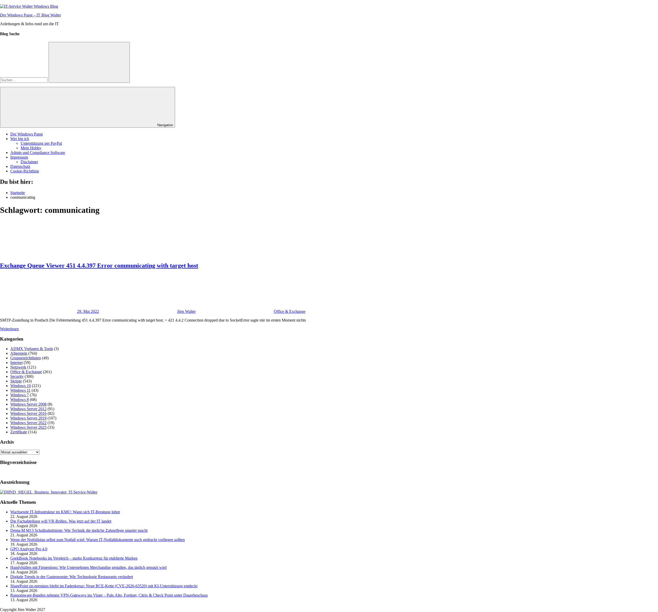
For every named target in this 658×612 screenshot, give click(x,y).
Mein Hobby (31, 148)
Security (17, 376)
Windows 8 (19, 399)
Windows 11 (20, 390)
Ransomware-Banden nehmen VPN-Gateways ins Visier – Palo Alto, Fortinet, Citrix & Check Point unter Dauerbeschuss (109, 595)
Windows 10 (20, 385)
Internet (16, 362)
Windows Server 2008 (28, 404)
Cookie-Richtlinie (24, 171)
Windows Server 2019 (28, 418)
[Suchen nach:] (24, 80)
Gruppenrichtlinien (25, 358)
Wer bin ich (19, 138)
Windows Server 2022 (28, 423)
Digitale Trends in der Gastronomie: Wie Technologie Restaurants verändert (71, 576)
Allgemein (18, 353)
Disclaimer (29, 162)
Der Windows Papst (26, 134)
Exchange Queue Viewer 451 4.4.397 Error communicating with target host (99, 265)
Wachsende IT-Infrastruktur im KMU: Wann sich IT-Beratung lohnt (65, 512)
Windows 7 (19, 395)
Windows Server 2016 (28, 413)
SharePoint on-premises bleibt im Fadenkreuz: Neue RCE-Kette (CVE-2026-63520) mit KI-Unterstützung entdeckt (103, 586)
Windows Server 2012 (28, 409)
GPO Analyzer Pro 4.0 (28, 549)
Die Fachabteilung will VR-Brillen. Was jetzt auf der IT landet (60, 521)
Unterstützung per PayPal (41, 143)
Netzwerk (18, 367)
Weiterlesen (9, 329)
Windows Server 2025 (28, 427)
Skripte (16, 381)
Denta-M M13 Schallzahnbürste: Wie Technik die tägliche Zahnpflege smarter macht (79, 530)
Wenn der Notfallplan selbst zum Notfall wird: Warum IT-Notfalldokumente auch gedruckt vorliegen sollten (97, 539)
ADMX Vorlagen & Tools (31, 348)
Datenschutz (20, 166)
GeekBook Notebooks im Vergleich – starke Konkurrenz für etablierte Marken (74, 558)
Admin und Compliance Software (37, 152)
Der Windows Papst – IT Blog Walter (30, 15)
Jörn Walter (186, 311)
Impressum (19, 157)
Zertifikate (18, 432)
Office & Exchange (289, 311)
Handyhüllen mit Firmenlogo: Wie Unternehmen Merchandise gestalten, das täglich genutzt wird (88, 567)
